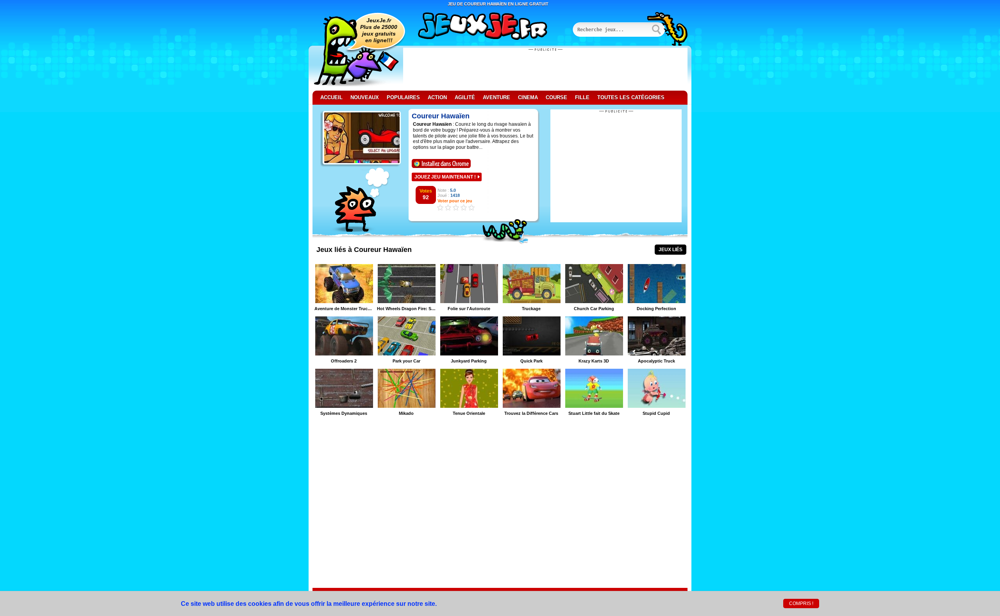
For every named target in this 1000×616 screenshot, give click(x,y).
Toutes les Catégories (630, 97)
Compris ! (801, 603)
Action (437, 97)
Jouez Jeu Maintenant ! (445, 177)
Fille (582, 97)
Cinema (528, 97)
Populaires (403, 97)
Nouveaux (364, 97)
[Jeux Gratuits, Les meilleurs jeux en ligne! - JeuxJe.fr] (492, 26)
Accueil (331, 97)
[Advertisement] (545, 69)
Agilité (465, 97)
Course (556, 97)
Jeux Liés (670, 249)
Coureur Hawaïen (441, 116)
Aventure (496, 97)
